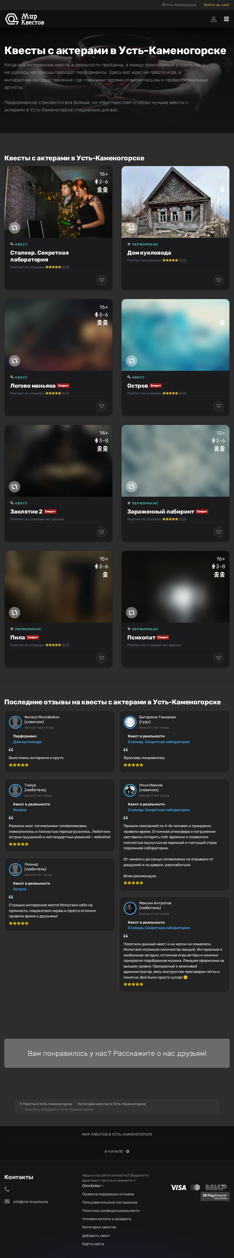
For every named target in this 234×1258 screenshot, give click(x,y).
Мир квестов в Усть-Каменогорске (117, 1134)
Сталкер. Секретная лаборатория (39, 256)
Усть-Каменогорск (180, 5)
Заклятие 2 (26, 511)
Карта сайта (93, 1244)
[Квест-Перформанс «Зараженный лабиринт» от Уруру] (175, 461)
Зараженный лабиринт (160, 511)
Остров (137, 385)
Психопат (141, 637)
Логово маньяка (33, 385)
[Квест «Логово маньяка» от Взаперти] (58, 335)
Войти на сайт (217, 5)
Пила (17, 637)
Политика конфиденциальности (111, 1210)
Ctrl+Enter (91, 1186)
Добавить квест (96, 1236)
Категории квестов (99, 1227)
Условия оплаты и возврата (106, 1219)
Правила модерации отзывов (108, 1194)
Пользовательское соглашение (110, 1202)
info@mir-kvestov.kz (30, 1202)
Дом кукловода (149, 252)
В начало (114, 1151)
